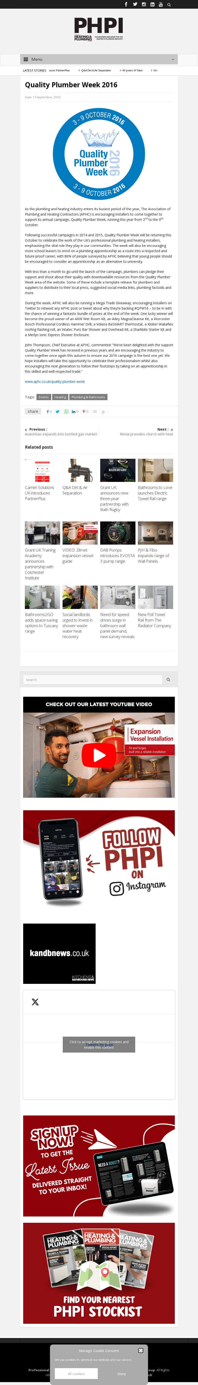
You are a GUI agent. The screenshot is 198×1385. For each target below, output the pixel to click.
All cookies (76, 1373)
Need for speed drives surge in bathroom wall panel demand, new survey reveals (117, 625)
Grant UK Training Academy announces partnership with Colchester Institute (40, 564)
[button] (140, 1350)
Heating (60, 397)
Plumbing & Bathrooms (88, 397)
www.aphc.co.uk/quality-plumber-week (55, 381)
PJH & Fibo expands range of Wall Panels (153, 555)
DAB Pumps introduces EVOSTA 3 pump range (117, 555)
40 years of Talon (115, 70)
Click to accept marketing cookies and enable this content (99, 1045)
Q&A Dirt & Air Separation (79, 70)
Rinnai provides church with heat (146, 431)
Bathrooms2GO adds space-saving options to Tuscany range (41, 623)
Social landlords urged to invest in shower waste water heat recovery (78, 625)
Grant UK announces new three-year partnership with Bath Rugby (114, 498)
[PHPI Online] (99, 29)
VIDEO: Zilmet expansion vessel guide (78, 555)
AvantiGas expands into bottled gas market (61, 431)
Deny (121, 1373)
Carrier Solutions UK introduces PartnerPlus (39, 493)
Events (44, 397)
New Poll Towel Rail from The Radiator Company (155, 620)
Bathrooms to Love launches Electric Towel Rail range (155, 493)
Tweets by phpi (99, 1045)
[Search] (168, 679)
